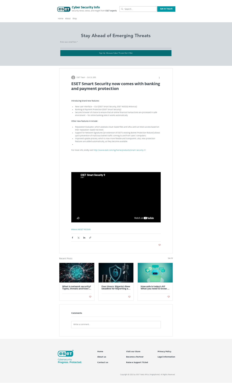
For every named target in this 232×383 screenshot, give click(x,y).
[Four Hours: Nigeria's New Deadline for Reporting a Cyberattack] (116, 273)
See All (170, 258)
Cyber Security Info (86, 7)
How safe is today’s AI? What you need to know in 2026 (155, 288)
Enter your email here (68, 42)
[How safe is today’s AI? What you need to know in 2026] (155, 273)
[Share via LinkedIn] (84, 237)
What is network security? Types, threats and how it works (76, 288)
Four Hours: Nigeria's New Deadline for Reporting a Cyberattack (116, 288)
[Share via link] (90, 237)
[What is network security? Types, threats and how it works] (76, 273)
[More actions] (159, 77)
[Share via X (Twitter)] (78, 237)
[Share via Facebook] (72, 237)
